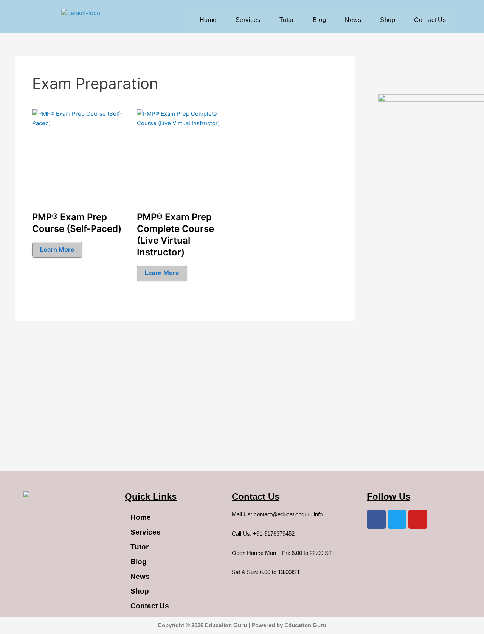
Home (208, 20)
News (353, 20)
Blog (319, 20)
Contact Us (430, 20)
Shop (387, 20)
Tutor (286, 20)
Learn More (57, 249)
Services (248, 20)
